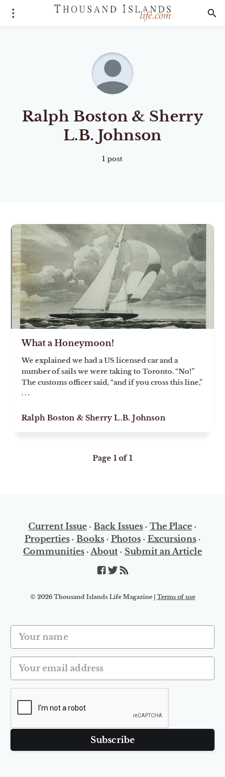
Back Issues (118, 526)
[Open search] (212, 13)
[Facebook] (102, 570)
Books (90, 539)
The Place (171, 526)
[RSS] (124, 570)
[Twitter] (114, 570)
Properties (47, 539)
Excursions (172, 539)
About (104, 551)
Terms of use (176, 597)
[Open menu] (13, 13)
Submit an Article (163, 551)
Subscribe (113, 740)
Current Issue (57, 526)
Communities (53, 551)
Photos (126, 539)
